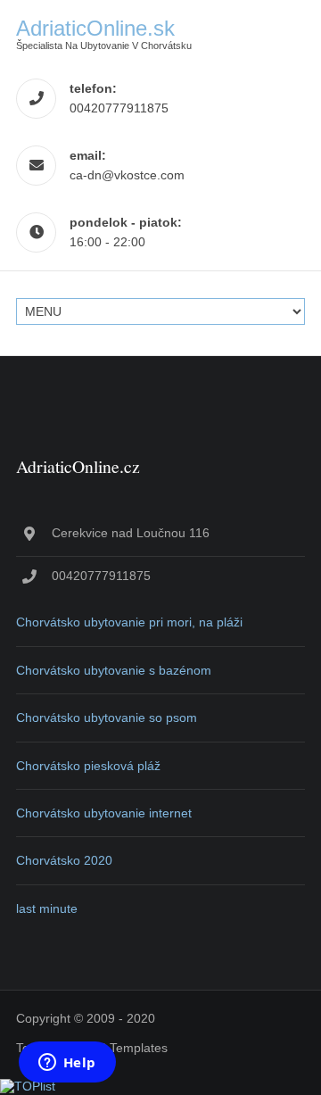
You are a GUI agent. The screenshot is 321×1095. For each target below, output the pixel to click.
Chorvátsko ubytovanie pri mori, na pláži (129, 622)
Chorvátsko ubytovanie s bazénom (113, 670)
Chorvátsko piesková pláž (88, 766)
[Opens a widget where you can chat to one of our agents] (67, 1063)
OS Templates (128, 1048)
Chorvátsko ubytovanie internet (104, 813)
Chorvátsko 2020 (64, 860)
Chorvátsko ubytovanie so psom (106, 717)
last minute (47, 908)
